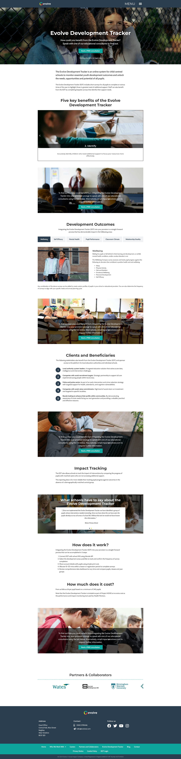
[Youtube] (121, 726)
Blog (128, 747)
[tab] (44, 239)
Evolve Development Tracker (112, 747)
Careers (72, 747)
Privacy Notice (78, 751)
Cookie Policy (92, 751)
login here (98, 58)
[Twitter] (115, 726)
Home (43, 747)
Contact (137, 747)
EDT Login (104, 751)
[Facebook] (109, 726)
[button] (140, 3)
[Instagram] (127, 726)
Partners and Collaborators (89, 747)
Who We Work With (57, 747)
